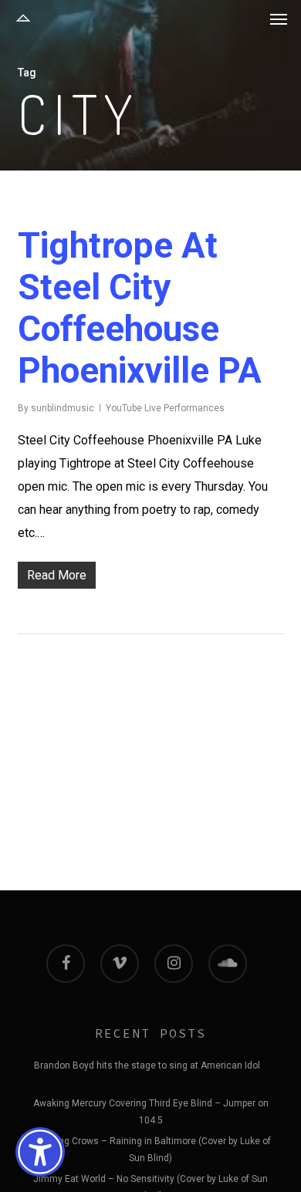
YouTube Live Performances (165, 408)
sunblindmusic (62, 408)
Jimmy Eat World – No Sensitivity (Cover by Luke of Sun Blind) (150, 1181)
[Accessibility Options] (40, 1152)
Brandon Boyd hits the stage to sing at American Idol (147, 1065)
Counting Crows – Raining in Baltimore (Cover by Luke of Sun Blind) (151, 1143)
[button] (278, 18)
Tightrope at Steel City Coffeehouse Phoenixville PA (140, 308)
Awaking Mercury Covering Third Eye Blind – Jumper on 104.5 (151, 1105)
